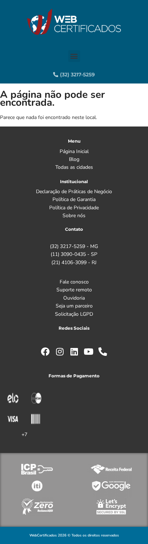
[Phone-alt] (102, 351)
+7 (24, 434)
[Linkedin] (74, 351)
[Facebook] (45, 351)
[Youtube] (88, 351)
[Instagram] (59, 351)
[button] (74, 56)
